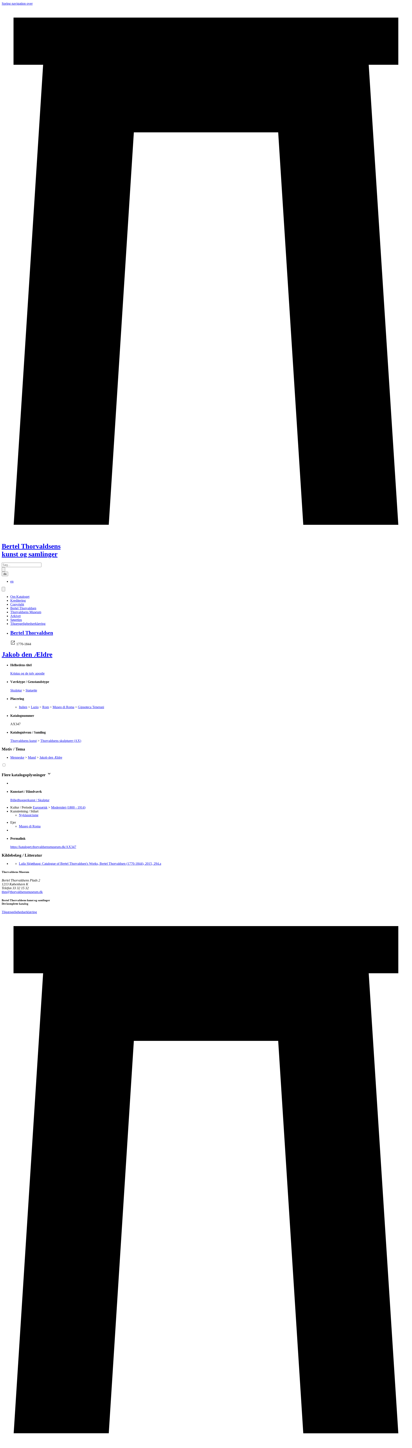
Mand (32, 757)
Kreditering (18, 600)
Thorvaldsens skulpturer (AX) (60, 741)
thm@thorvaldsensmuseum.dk (22, 892)
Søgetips (16, 620)
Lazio (35, 707)
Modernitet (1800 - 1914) (68, 807)
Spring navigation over (17, 3)
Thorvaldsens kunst (23, 741)
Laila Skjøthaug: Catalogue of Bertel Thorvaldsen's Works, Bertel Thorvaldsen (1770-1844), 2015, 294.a (90, 863)
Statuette (31, 690)
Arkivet (15, 616)
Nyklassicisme (28, 815)
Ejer (13, 822)
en (12, 581)
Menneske (17, 757)
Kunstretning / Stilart (24, 811)
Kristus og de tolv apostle (27, 673)
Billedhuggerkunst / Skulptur (29, 800)
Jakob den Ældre (27, 654)
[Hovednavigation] (3, 589)
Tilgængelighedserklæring (27, 623)
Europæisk (40, 807)
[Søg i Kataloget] (3, 569)
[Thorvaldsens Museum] (206, 1180)
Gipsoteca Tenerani (91, 707)
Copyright (17, 604)
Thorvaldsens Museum (25, 612)
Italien (23, 707)
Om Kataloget (19, 596)
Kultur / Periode (21, 807)
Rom (45, 707)
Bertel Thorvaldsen (23, 608)
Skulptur (16, 690)
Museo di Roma (63, 707)
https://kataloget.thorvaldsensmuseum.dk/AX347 (43, 847)
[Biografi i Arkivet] (12, 644)
